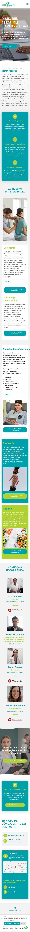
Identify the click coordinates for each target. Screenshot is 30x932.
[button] (27, 4)
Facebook (11, 892)
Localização (13, 853)
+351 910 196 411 (14, 840)
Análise (11, 928)
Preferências (18, 928)
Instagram (11, 887)
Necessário (6, 928)
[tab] (15, 282)
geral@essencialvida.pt (16, 835)
